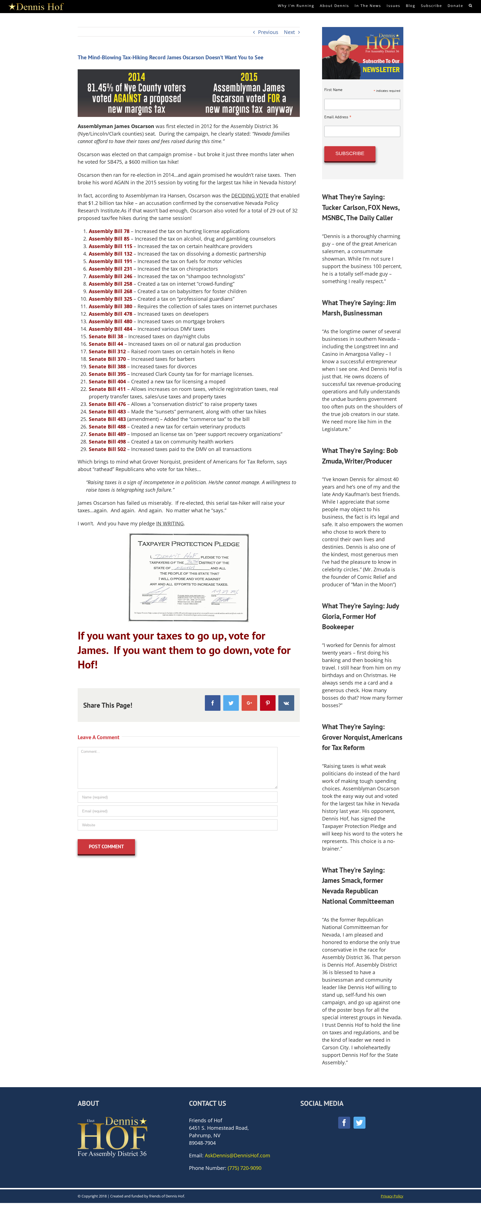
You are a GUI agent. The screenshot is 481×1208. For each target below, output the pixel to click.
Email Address (337, 117)
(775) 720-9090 (244, 1168)
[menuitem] (299, 5)
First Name (333, 89)
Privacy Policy (392, 1196)
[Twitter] (359, 1123)
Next (289, 32)
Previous (268, 32)
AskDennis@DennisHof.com (237, 1155)
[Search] (471, 5)
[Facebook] (344, 1123)
